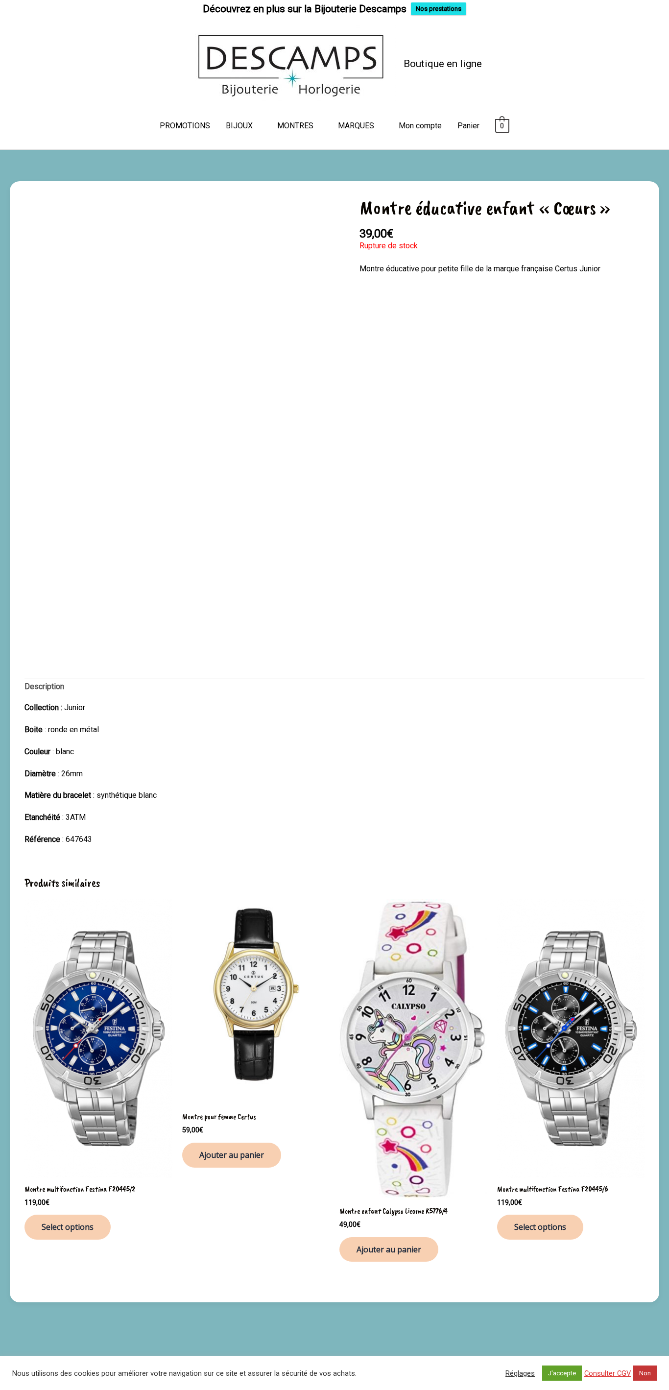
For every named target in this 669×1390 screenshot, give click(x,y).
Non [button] (645, 1373)
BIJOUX (239, 125)
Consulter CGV (607, 1373)
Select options (68, 1227)
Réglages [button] (520, 1373)
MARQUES (356, 125)
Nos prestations (438, 8)
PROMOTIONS (185, 125)
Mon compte (420, 125)
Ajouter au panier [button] (231, 1155)
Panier (468, 125)
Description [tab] (44, 686)
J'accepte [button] (562, 1373)
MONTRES (295, 125)
